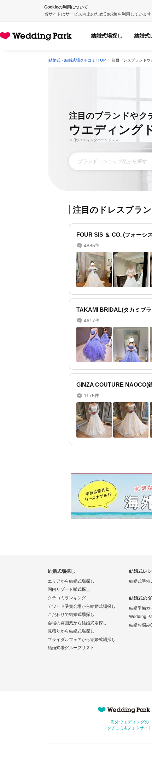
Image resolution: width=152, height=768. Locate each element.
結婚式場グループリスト (71, 647)
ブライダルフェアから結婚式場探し (82, 639)
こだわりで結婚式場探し (71, 614)
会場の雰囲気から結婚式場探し (77, 622)
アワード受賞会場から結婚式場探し (82, 606)
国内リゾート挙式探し (69, 589)
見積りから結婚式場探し (71, 631)
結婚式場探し (107, 36)
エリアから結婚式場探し (71, 581)
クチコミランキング (67, 597)
